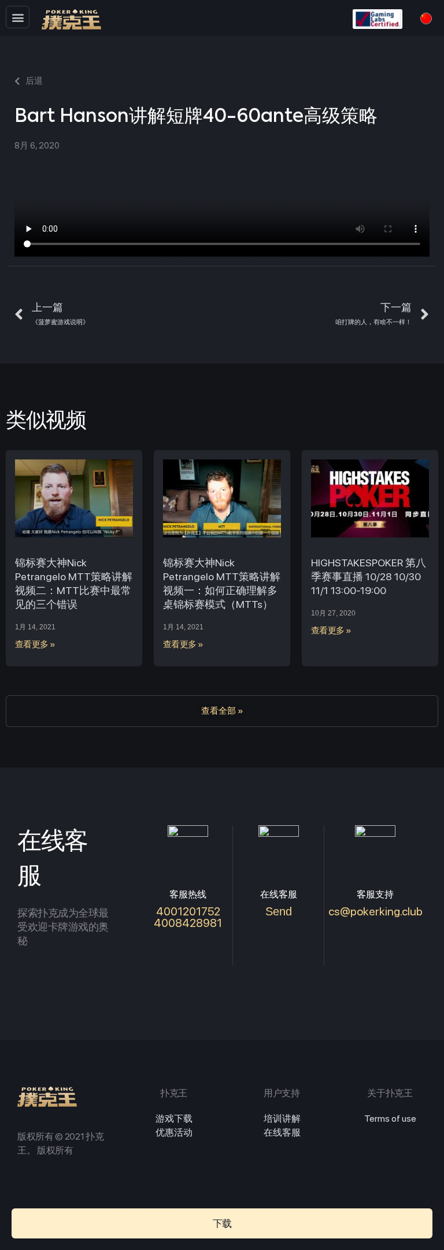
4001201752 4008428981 (188, 917)
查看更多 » (35, 644)
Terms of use (390, 1118)
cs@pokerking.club (375, 911)
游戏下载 (174, 1118)
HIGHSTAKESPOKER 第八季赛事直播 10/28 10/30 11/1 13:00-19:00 (368, 576)
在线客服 (282, 1132)
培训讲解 (282, 1118)
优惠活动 (174, 1132)
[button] (17, 17)
